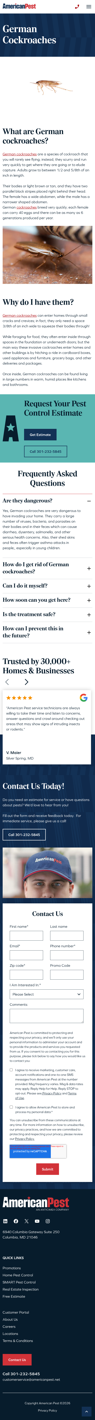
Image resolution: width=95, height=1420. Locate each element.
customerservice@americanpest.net (31, 1379)
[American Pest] (19, 6)
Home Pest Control (18, 1275)
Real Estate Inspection (21, 1289)
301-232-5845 (25, 1373)
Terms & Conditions (18, 1341)
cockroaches (27, 207)
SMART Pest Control (19, 1282)
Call (6, 1373)
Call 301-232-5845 (24, 835)
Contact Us (17, 1360)
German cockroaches (20, 154)
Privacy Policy (51, 1093)
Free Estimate (14, 1296)
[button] (26, 682)
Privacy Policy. (24, 1139)
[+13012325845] (77, 6)
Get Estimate (40, 435)
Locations (10, 1334)
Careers (9, 1326)
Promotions (12, 1268)
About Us (10, 1319)
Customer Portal (16, 1312)
